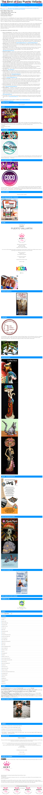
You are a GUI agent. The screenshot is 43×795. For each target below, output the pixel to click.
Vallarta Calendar (24, 194)
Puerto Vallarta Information (17, 9)
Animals (3, 617)
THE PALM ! (12, 157)
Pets (2, 651)
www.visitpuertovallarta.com (7, 94)
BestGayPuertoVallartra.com (8, 100)
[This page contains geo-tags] (22, 272)
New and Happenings (9, 9)
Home (2, 4)
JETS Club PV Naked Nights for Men (14, 727)
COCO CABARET (19, 189)
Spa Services (4, 666)
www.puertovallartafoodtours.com (11, 77)
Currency (10, 8)
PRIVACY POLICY (5, 656)
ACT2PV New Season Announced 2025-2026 (13, 729)
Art (2, 619)
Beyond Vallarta (13, 688)
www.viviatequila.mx (11, 69)
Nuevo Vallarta (4, 648)
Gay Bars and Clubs (29, 8)
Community (3, 624)
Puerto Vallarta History (5, 658)
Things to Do (23, 9)
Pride (2, 654)
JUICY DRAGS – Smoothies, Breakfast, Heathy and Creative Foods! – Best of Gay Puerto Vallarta (18, 732)
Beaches (3, 621)
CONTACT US (4, 626)
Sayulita (36, 694)
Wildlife (3, 681)
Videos (3, 676)
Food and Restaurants (22, 8)
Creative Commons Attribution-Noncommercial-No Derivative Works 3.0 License (29, 759)
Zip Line (3, 683)
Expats (11, 689)
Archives (2, 613)
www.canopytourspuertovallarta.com (11, 86)
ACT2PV (2, 127)
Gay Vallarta (34, 8)
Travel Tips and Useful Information (7, 671)
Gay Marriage (39, 689)
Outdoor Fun (4, 649)
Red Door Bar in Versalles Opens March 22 (15, 725)
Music (3, 644)
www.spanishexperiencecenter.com (8, 50)
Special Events (4, 668)
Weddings (3, 678)
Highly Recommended (5, 641)
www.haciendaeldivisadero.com (32, 42)
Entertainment (17, 8)
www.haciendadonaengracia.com (21, 42)
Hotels (3, 643)
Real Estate (4, 661)
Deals (13, 8)
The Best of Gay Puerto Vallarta (21, 1)
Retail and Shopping (5, 663)
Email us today (21, 261)
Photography (4, 653)
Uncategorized (4, 673)
